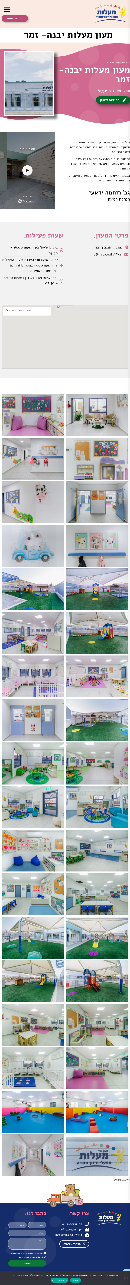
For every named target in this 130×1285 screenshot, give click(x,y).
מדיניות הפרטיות (59, 1280)
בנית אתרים (119, 1179)
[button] (7, 9)
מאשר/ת (75, 1280)
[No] (125, 1278)
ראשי (128, 62)
